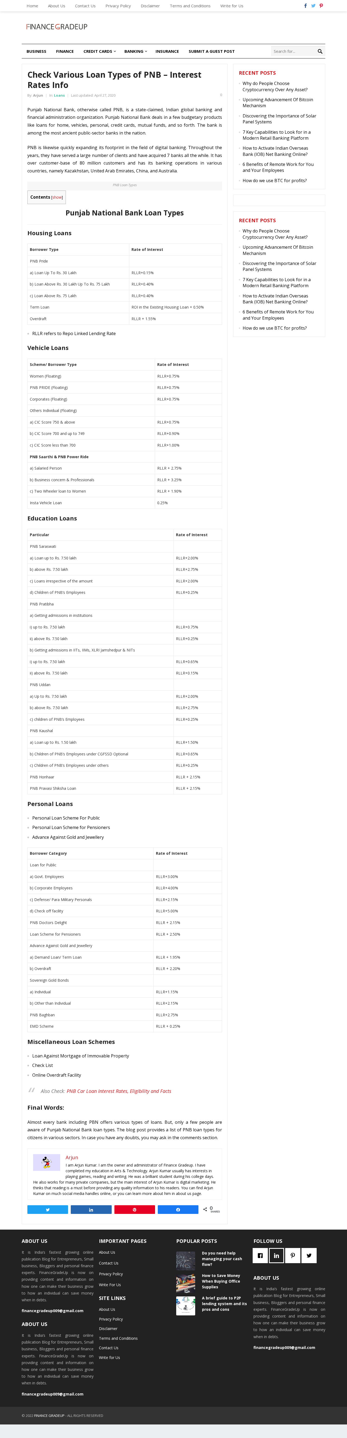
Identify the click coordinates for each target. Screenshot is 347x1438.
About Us (56, 5)
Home (32, 5)
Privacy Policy (118, 5)
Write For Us (110, 1284)
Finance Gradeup (49, 1415)
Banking (133, 51)
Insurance (167, 51)
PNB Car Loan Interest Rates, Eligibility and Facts (119, 1091)
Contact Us (85, 5)
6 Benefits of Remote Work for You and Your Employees (278, 167)
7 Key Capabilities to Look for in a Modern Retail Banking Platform (277, 135)
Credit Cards (97, 51)
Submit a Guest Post (212, 51)
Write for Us (231, 5)
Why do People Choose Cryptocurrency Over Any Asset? (275, 86)
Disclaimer (150, 5)
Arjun (38, 95)
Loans (59, 95)
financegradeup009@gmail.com (52, 1310)
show (57, 197)
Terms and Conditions (190, 5)
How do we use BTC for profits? (275, 181)
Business (36, 51)
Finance (65, 51)
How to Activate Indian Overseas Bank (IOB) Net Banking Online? (275, 151)
